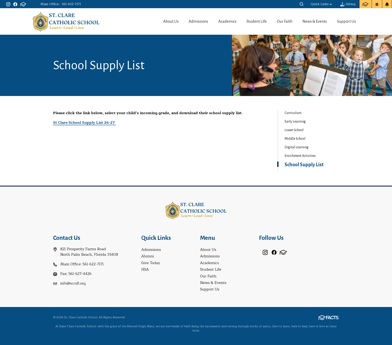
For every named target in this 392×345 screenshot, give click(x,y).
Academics (227, 21)
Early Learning (295, 121)
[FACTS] (23, 4)
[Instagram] (8, 4)
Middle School (295, 139)
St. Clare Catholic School (66, 21)
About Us (171, 21)
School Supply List (304, 164)
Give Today (150, 263)
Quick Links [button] (320, 4)
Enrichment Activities (300, 156)
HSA (145, 269)
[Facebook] (15, 4)
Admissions (198, 21)
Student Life (256, 21)
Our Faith (284, 21)
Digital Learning (296, 147)
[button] (301, 4)
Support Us (346, 21)
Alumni (147, 256)
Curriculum (293, 113)
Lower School (294, 130)
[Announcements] (387, 4)
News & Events (314, 21)
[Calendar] (377, 4)
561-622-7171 (71, 4)
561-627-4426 (79, 274)
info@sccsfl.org (73, 283)
